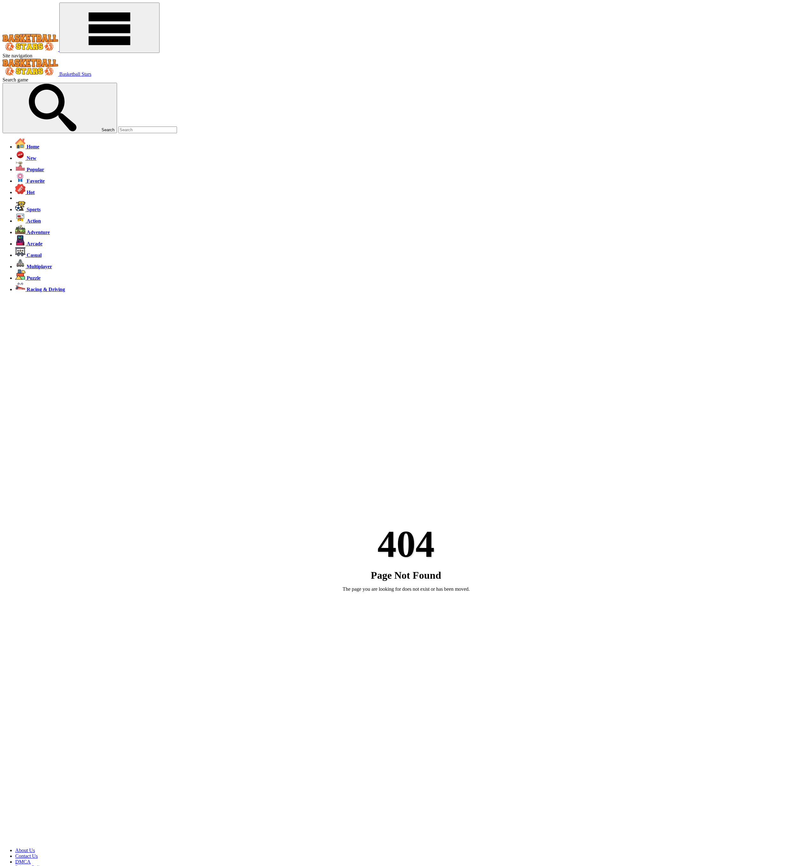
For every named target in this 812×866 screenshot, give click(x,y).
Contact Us (26, 856)
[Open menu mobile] (109, 28)
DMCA (23, 861)
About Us (25, 850)
